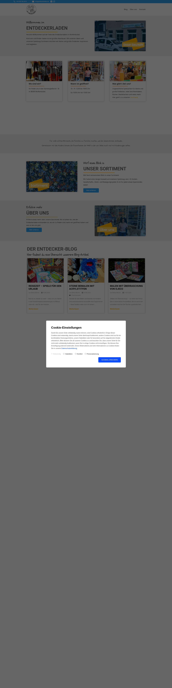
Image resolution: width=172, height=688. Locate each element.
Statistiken (69, 354)
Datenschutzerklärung (69, 348)
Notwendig (57, 354)
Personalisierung (93, 354)
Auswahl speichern (109, 360)
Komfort (79, 354)
